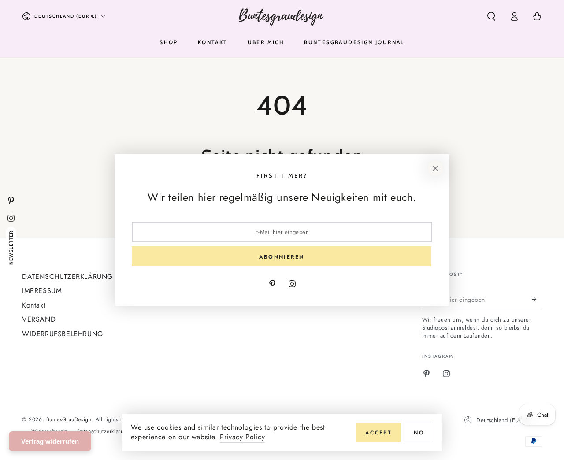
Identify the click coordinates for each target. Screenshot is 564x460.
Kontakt (33, 305)
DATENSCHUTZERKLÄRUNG (67, 276)
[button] (491, 16)
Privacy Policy (242, 437)
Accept (378, 433)
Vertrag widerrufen (50, 441)
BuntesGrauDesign (69, 419)
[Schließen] (435, 168)
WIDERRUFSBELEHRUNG (62, 334)
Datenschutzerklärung (103, 431)
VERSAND (39, 319)
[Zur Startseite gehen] (282, 16)
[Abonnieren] (537, 299)
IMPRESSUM (42, 291)
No (419, 433)
